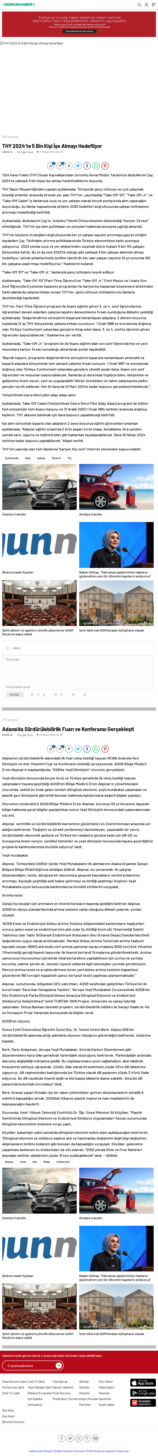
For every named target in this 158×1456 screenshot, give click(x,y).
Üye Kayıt (8, 1416)
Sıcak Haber (107, 1404)
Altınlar (84, 1381)
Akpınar (9, 1161)
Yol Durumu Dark (13, 1387)
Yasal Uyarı (123, 1451)
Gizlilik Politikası (63, 1451)
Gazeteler (105, 1399)
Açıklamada (12, 458)
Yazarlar (104, 1393)
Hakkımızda (36, 1451)
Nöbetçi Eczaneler (40, 1393)
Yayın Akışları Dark (40, 1387)
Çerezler (80, 1451)
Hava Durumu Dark (14, 1381)
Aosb (23, 1161)
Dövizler (84, 1387)
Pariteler (85, 1404)
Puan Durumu (62, 1393)
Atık (34, 1161)
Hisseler (84, 1393)
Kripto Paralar (88, 1399)
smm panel (35, 1404)
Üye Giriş (8, 1410)
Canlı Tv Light (11, 1393)
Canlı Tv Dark (36, 1381)
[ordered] (55, 694)
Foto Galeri (106, 1381)
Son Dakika (35, 1399)
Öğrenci (56, 458)
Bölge (46, 1161)
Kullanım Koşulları (104, 1451)
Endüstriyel (63, 1161)
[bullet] (61, 694)
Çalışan (41, 458)
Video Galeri (106, 1387)
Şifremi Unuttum (13, 1422)
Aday (28, 458)
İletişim (48, 1451)
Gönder (14, 694)
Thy (69, 458)
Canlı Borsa (60, 1381)
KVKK (89, 1451)
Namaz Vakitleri (63, 1387)
